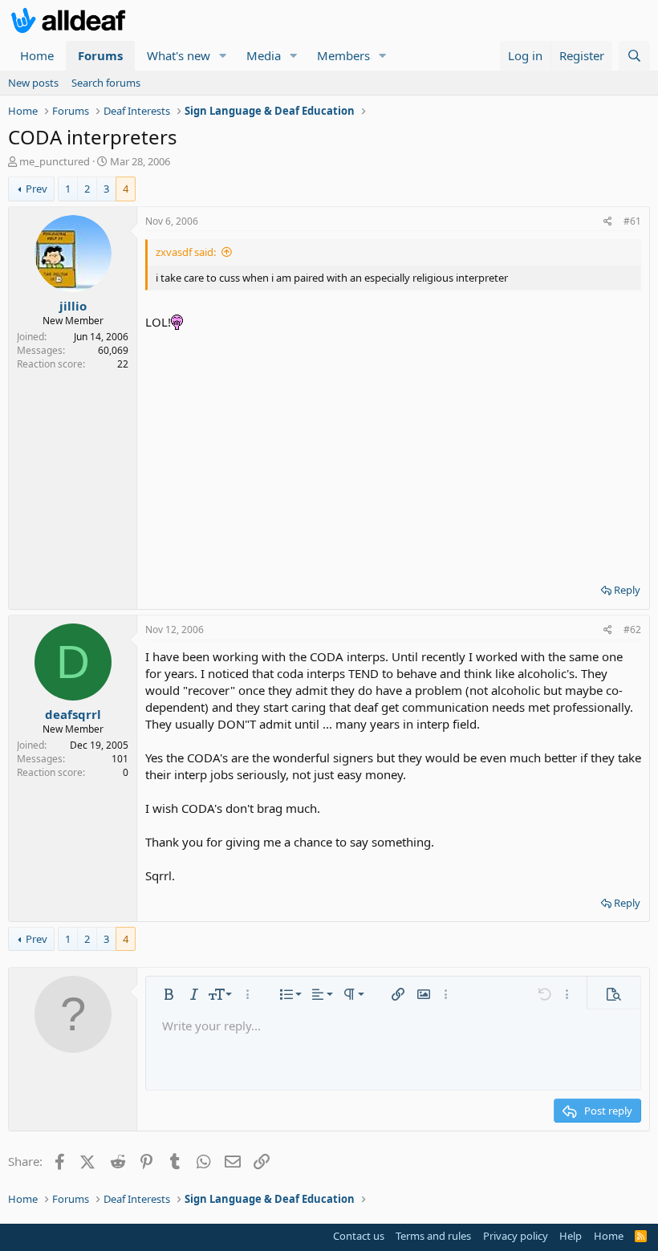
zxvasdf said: (186, 252)
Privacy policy (515, 1236)
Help (570, 1236)
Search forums (105, 82)
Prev (36, 188)
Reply (627, 590)
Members (343, 55)
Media (263, 55)
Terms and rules (433, 1236)
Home (37, 55)
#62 (632, 629)
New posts (33, 82)
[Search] (634, 56)
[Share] (608, 222)
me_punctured (54, 161)
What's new (178, 55)
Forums (100, 55)
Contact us (358, 1236)
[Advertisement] (393, 451)
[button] (223, 56)
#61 (632, 221)
